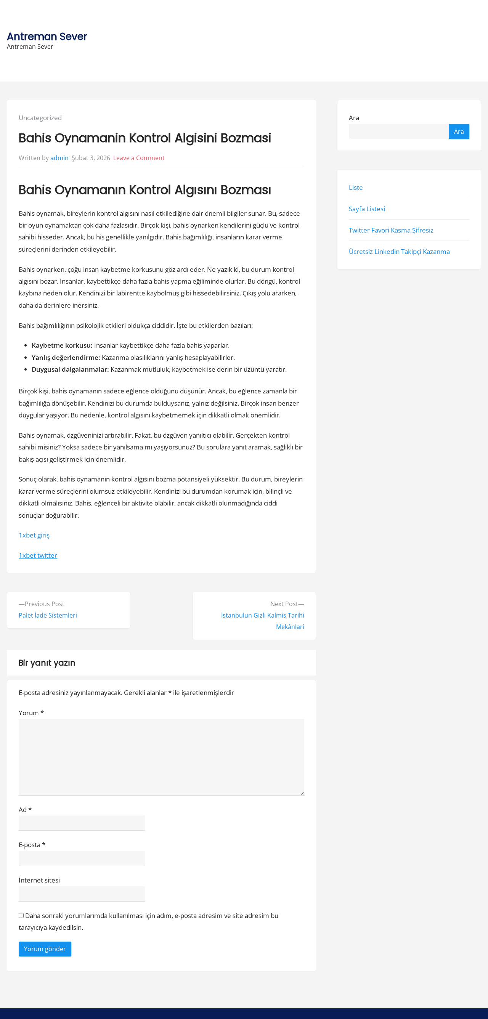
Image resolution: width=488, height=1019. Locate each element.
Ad (25, 809)
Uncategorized (40, 117)
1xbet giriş (34, 535)
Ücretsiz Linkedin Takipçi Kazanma (399, 251)
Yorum (31, 712)
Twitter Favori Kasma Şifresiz (391, 230)
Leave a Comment (139, 158)
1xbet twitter (38, 555)
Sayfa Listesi (367, 208)
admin (59, 158)
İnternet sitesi (39, 880)
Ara (354, 117)
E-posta (32, 844)
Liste (356, 187)
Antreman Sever (47, 36)
